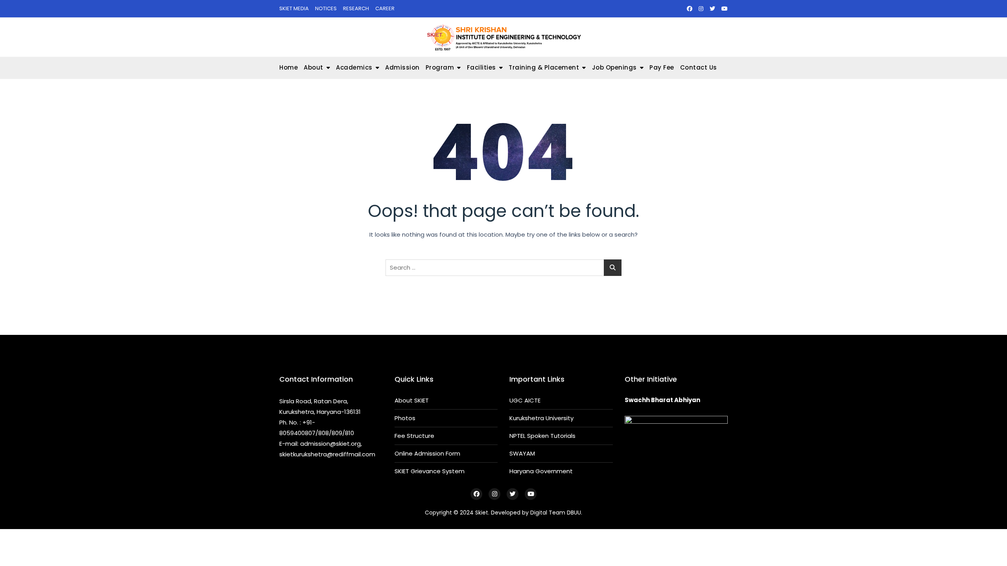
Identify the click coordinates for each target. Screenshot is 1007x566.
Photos (405, 418)
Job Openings (614, 67)
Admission (402, 67)
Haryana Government (541, 471)
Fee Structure (414, 436)
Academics (354, 67)
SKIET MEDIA (294, 8)
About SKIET (412, 400)
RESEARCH (356, 8)
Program (440, 67)
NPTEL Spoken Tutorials (542, 436)
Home (288, 67)
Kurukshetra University (541, 418)
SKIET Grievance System (430, 471)
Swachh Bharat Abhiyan (662, 400)
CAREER (385, 8)
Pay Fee (661, 67)
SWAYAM (522, 453)
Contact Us (698, 67)
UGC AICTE (524, 400)
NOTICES (326, 8)
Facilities (481, 67)
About (313, 67)
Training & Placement (544, 67)
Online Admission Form (427, 453)
